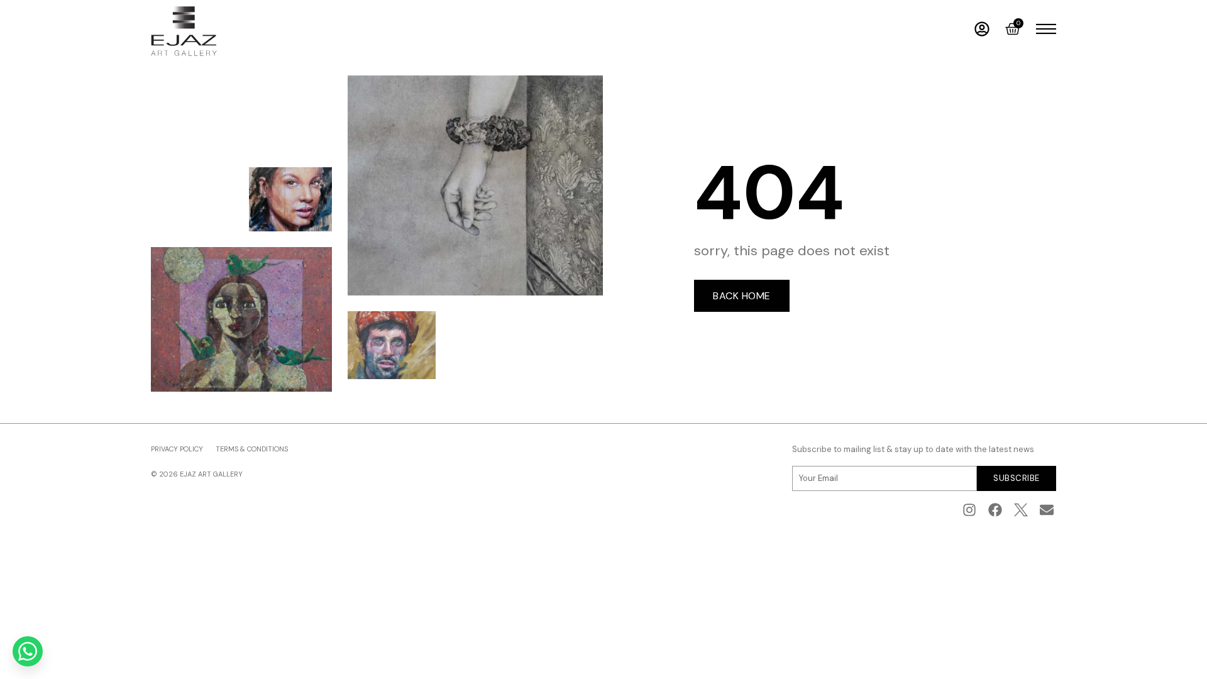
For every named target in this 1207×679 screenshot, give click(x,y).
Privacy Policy (177, 448)
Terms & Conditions (252, 448)
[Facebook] (995, 510)
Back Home (742, 295)
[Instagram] (969, 510)
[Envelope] (1046, 510)
